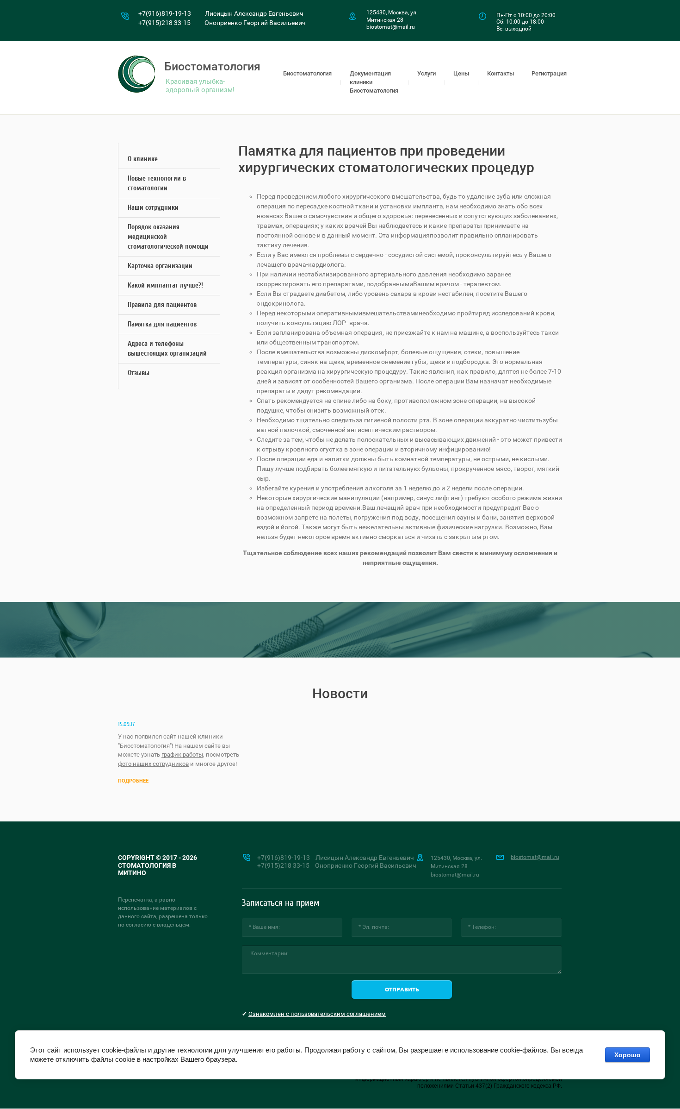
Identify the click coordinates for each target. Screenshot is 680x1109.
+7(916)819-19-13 (164, 13)
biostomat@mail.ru (535, 857)
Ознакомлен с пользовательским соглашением (317, 1013)
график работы (182, 754)
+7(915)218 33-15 (164, 22)
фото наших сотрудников (153, 763)
